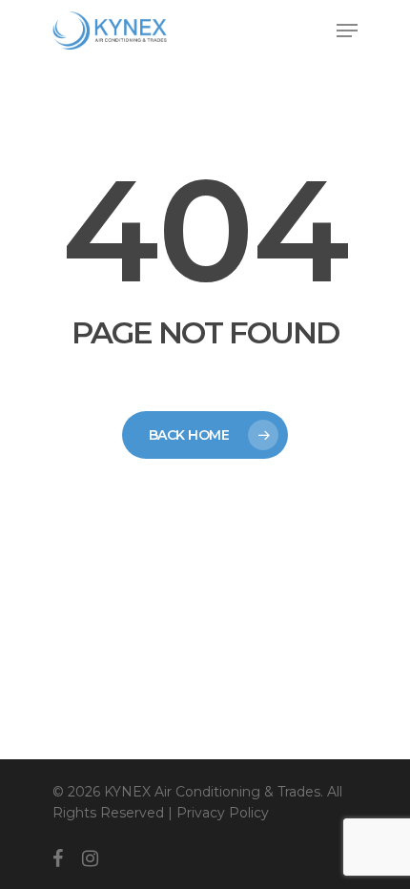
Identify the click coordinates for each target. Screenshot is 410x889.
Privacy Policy (222, 812)
